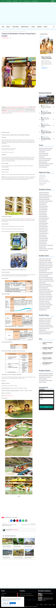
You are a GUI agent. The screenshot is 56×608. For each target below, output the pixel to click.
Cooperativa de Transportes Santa (44, 197)
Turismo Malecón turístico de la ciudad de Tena (47, 363)
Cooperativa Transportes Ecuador (44, 192)
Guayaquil (49, 260)
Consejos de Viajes (45, 150)
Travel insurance (41, 184)
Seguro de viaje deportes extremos (44, 181)
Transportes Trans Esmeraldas (43, 250)
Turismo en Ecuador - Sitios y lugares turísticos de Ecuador (17, 106)
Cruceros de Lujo (26, 1)
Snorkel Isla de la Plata (42, 282)
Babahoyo (9, 596)
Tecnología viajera (35, 1)
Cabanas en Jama (22, 593)
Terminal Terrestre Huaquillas (43, 209)
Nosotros (50, 604)
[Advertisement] (28, 13)
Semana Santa (50, 279)
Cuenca (43, 160)
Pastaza (51, 272)
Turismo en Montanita (42, 304)
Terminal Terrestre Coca (42, 204)
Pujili (43, 274)
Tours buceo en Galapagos (43, 167)
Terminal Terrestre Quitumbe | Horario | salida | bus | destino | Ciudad (46, 113)
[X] (54, 1)
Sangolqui (46, 279)
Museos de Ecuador (42, 267)
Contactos (45, 604)
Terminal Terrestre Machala (43, 211)
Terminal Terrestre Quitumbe (43, 216)
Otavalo (24, 219)
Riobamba (40, 279)
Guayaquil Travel (41, 262)
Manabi (47, 265)
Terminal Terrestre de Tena (43, 243)
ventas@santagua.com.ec (9, 395)
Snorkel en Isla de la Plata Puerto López (45, 284)
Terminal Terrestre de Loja (42, 235)
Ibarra (31, 219)
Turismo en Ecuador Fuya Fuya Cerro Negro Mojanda (18, 557)
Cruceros (33, 26)
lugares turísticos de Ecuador (10, 109)
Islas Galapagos (46, 165)
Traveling (48, 289)
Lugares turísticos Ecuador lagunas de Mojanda (29, 557)
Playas (51, 325)
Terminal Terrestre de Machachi (43, 238)
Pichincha (40, 274)
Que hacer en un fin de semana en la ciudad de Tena (47, 358)
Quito (51, 274)
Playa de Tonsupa (41, 325)
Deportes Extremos (24, 26)
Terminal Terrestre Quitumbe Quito (44, 218)
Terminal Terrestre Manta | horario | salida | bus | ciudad (46, 139)
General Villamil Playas (48, 318)
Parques (49, 272)
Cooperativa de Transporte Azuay (44, 194)
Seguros (8, 26)
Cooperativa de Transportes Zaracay (44, 199)
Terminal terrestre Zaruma (43, 245)
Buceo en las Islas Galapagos (48, 148)
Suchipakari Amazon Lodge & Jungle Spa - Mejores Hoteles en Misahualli (46, 132)
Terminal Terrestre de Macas (43, 236)
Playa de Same (47, 323)
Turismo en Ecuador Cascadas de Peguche (17, 546)
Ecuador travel (51, 163)
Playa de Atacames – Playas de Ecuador (46, 57)
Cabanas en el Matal (23, 595)
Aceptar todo (12, 603)
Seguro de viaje (41, 178)
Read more (44, 67)
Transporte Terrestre (50, 245)
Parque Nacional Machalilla (43, 272)
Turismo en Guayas (48, 299)
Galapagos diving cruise (42, 377)
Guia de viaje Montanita (42, 380)
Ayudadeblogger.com (25, 606)
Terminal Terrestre (41, 201)
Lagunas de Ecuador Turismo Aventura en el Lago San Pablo (7, 557)
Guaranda (45, 260)
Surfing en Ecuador (48, 286)
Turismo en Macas (41, 303)
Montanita (44, 382)
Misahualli (50, 380)
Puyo (45, 274)
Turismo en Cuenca (42, 294)
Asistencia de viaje (42, 175)
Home (3, 26)
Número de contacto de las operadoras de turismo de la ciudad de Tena (47, 353)
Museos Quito (51, 265)
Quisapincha (48, 274)
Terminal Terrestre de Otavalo (43, 240)
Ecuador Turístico (5, 37)
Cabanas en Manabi (28, 593)
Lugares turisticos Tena (42, 265)
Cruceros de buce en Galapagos (43, 155)
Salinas (43, 279)
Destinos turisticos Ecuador (49, 373)
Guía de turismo (8, 1)
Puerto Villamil (51, 326)
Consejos (40, 150)
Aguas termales (41, 148)
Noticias (21, 601)
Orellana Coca (50, 267)
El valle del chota (41, 260)
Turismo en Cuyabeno (48, 294)
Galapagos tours (48, 377)
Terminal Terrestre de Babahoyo (43, 223)
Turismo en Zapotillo (42, 308)
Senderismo (39, 26)
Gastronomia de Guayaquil (43, 378)
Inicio (3, 1)
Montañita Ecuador (42, 321)
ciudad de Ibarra (4, 111)
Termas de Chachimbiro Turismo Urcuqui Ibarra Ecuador (7, 546)
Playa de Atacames (48, 321)
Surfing (44, 286)
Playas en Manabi (41, 326)
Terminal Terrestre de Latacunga (43, 233)
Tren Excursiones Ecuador (49, 291)
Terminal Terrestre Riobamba (46, 107)
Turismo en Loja (47, 301)
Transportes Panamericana (43, 248)
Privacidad (41, 604)
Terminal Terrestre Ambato (48, 201)
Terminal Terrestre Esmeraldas (43, 206)
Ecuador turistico (41, 165)
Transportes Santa (50, 248)
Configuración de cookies (6, 604)
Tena (52, 286)
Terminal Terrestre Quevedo (43, 214)
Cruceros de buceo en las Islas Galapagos (45, 158)
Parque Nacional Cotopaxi (43, 270)
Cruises (40, 160)
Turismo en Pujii (41, 306)
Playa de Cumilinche (42, 323)
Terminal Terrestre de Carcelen (43, 226)
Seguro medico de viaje (42, 183)
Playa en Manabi (47, 325)
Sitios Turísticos (16, 26)
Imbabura (45, 262)
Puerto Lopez (47, 326)
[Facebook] (52, 1)
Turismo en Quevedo (47, 306)
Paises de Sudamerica (42, 176)
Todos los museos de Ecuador (43, 287)
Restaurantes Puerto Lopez (49, 277)
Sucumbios (40, 286)
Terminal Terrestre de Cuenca (43, 228)
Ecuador (45, 26)
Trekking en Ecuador (42, 291)
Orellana (46, 267)
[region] (19, 122)
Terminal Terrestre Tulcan (42, 221)
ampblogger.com (35, 606)
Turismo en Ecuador (8, 517)
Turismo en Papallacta (49, 304)
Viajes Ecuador (47, 308)
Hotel (20, 1)
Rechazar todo (5, 603)
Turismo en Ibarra (6, 31)
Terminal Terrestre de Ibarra (43, 231)
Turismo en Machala (48, 303)
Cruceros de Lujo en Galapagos (43, 153)
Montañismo (15, 1)
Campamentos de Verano (30, 595)
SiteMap (53, 604)
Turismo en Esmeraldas (48, 296)
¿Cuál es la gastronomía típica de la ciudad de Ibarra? (29, 546)
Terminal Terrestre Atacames (43, 202)
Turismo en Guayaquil (42, 299)
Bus (2, 221)
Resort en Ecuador (41, 277)
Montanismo (41, 382)
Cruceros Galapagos (42, 151)
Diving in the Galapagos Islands (43, 163)
